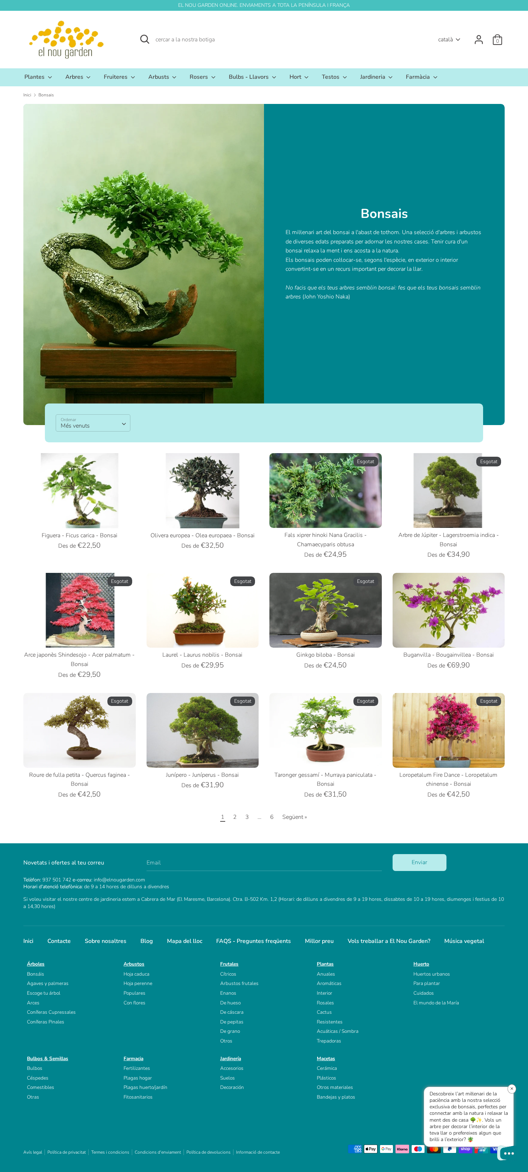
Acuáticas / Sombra (337, 1031)
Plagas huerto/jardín (145, 1087)
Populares (134, 993)
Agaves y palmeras (48, 983)
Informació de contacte (258, 1152)
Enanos (228, 993)
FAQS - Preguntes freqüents (253, 941)
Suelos (227, 1078)
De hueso (230, 1002)
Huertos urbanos (431, 974)
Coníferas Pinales (45, 1021)
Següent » (294, 817)
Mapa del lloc (184, 941)
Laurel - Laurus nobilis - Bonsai (202, 655)
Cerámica (327, 1068)
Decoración (232, 1087)
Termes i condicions (110, 1152)
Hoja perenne (138, 983)
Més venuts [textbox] (75, 426)
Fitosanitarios (138, 1097)
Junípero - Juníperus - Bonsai (202, 775)
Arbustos (134, 964)
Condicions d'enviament (158, 1152)
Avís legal (32, 1152)
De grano (230, 1031)
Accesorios (232, 1068)
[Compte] (479, 37)
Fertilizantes (137, 1068)
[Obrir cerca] (145, 39)
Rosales (325, 1002)
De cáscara (232, 1012)
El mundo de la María (436, 1002)
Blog (146, 941)
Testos (331, 77)
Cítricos (228, 974)
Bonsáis (35, 974)
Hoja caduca (136, 974)
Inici (28, 941)
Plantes (35, 77)
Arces (33, 1002)
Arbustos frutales (239, 983)
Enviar (419, 862)
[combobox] (93, 423)
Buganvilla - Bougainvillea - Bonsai (448, 655)
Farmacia (133, 1058)
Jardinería (230, 1058)
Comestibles (40, 1087)
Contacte (59, 941)
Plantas (325, 964)
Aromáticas (329, 983)
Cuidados (423, 993)
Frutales (229, 964)
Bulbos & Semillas (47, 1058)
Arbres (75, 77)
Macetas (326, 1058)
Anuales (326, 974)
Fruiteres (116, 77)
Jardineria (373, 77)
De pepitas (232, 1021)
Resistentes (330, 1021)
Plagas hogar (138, 1078)
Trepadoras (329, 1041)
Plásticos (326, 1078)
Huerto (421, 964)
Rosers (199, 77)
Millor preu (319, 941)
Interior (324, 993)
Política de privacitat (66, 1152)
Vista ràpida (80, 516)
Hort (296, 77)
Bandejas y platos (336, 1097)
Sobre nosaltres (105, 941)
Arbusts (159, 77)
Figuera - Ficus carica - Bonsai (79, 535)
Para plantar (426, 983)
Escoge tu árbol (43, 993)
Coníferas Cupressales (51, 1012)
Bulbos (34, 1068)
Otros (226, 1041)
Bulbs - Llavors (249, 77)
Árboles (36, 964)
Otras (33, 1097)
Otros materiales (335, 1087)
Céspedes (37, 1078)
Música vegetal (464, 941)
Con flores (134, 1002)
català (445, 40)
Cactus (324, 1012)
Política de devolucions (208, 1152)
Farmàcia (418, 77)
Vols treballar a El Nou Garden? (389, 941)
